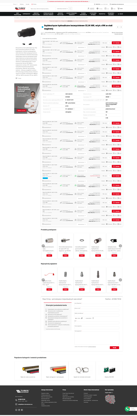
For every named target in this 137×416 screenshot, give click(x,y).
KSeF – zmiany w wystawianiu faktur (49, 402)
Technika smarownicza (83, 14)
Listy (116, 47)
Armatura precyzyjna (60, 14)
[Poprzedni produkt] (117, 27)
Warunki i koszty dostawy (117, 32)
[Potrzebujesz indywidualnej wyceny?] (27, 98)
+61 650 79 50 (116, 299)
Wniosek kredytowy (67, 398)
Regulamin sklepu (45, 393)
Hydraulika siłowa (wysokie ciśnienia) (48, 14)
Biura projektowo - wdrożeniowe (91, 400)
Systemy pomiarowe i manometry (72, 14)
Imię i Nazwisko (77, 303)
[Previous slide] (43, 245)
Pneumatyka (102, 14)
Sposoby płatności (119, 34)
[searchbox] (42, 9)
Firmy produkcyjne (88, 396)
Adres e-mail (77, 308)
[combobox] (62, 9)
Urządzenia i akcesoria (111, 14)
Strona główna (16, 17)
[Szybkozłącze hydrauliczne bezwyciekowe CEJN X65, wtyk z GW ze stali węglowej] (27, 32)
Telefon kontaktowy (78, 313)
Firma (14, 4)
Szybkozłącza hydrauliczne (70, 17)
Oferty (120, 47)
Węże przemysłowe (17, 14)
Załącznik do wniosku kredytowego (70, 400)
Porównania (110, 47)
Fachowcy (86, 402)
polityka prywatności (92, 346)
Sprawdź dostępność (81, 86)
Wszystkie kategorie (24, 17)
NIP (75, 320)
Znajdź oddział (108, 392)
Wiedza (34, 4)
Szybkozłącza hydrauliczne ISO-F (82, 17)
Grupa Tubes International (68, 393)
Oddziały (22, 4)
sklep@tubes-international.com (117, 4)
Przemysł (86, 393)
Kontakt (27, 4)
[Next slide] (120, 245)
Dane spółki (65, 395)
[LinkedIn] (19, 410)
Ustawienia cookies (45, 405)
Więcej (98, 177)
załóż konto (70, 21)
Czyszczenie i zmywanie (93, 14)
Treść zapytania (77, 330)
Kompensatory (26, 14)
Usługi (121, 14)
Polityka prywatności (45, 395)
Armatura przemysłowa (36, 14)
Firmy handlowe (87, 398)
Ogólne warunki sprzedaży (68, 396)
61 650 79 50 (98, 4)
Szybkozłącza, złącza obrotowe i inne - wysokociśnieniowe (54, 17)
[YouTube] (16, 410)
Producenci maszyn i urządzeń (90, 395)
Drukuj (19, 78)
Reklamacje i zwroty (45, 400)
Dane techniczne (81, 47)
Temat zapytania (77, 325)
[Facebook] (22, 410)
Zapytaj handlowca (47, 47)
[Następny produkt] (121, 27)
